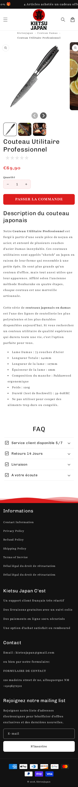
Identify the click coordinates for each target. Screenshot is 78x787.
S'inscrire (39, 746)
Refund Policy (13, 539)
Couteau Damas (47, 33)
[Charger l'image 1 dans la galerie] (10, 129)
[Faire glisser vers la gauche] (34, 115)
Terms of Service (15, 557)
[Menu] (5, 19)
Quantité (9, 177)
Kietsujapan (25, 33)
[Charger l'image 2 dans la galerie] (24, 129)
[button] (63, 19)
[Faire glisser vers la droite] (43, 115)
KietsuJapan (43, 781)
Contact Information (18, 522)
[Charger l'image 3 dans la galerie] (39, 129)
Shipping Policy (14, 548)
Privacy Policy (13, 531)
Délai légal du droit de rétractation (29, 566)
